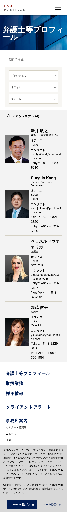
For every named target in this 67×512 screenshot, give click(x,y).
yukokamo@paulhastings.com (45, 337)
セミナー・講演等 (16, 427)
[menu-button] (58, 8)
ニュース (11, 433)
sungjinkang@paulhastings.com (46, 210)
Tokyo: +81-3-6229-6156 (45, 345)
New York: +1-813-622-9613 (44, 294)
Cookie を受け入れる (22, 504)
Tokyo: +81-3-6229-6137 (45, 285)
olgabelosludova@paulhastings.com (45, 276)
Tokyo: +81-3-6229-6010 (45, 165)
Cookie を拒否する (50, 504)
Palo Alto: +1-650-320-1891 (44, 354)
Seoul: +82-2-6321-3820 (45, 219)
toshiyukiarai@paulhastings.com (46, 156)
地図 (8, 440)
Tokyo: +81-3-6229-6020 (45, 228)
